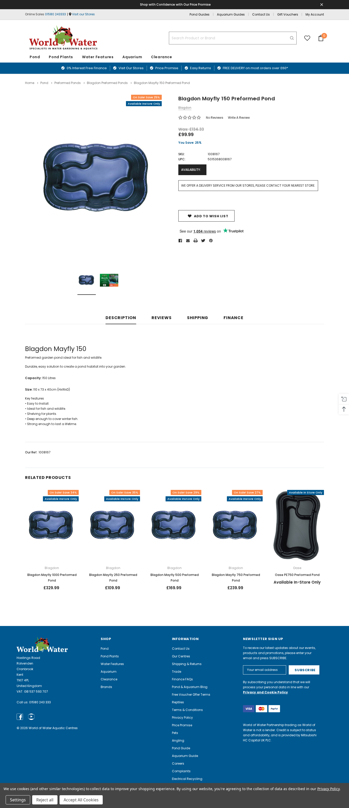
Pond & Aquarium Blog (189, 687)
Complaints (181, 771)
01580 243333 (55, 14)
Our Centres (181, 656)
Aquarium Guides (231, 14)
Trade (176, 671)
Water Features (97, 56)
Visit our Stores (83, 14)
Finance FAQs (182, 679)
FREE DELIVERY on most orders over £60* (255, 68)
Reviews (162, 318)
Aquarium (132, 56)
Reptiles (178, 702)
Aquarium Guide (185, 756)
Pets (175, 733)
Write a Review (239, 117)
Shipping (197, 318)
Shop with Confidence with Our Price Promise (175, 4)
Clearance (109, 679)
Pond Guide (181, 748)
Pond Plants (61, 56)
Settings (18, 800)
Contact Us (261, 14)
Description (121, 318)
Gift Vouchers (287, 14)
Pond (35, 56)
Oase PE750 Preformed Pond (297, 575)
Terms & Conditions (187, 710)
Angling (178, 740)
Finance (233, 318)
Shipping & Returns (187, 664)
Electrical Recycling (187, 779)
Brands (106, 687)
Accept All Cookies (81, 800)
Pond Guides (200, 14)
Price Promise (166, 68)
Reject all (44, 800)
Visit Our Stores (131, 68)
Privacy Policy (182, 717)
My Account (315, 14)
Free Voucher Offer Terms (191, 694)
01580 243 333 (40, 702)
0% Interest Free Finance (86, 68)
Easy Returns (200, 68)
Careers (178, 763)
